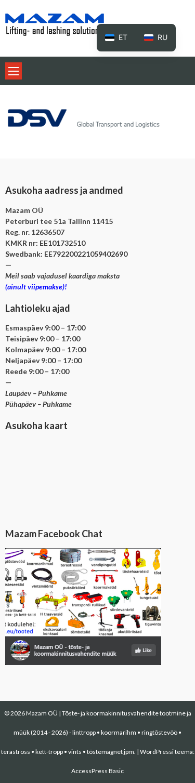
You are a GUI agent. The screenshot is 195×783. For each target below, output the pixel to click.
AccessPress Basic (97, 771)
